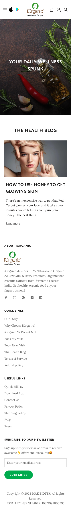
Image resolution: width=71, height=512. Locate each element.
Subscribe (19, 474)
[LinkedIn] (40, 297)
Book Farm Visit (14, 345)
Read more (13, 223)
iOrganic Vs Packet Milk (20, 332)
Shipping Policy (15, 413)
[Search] (66, 10)
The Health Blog (15, 352)
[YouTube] (32, 297)
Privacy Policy (13, 406)
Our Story (11, 319)
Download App (14, 393)
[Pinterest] (23, 297)
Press (8, 426)
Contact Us (11, 400)
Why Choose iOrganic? (20, 325)
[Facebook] (5, 297)
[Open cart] (52, 10)
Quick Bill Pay (13, 386)
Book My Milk (13, 339)
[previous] (50, 115)
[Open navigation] (5, 10)
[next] (62, 115)
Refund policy (13, 365)
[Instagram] (14, 297)
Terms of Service (15, 358)
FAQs (7, 419)
